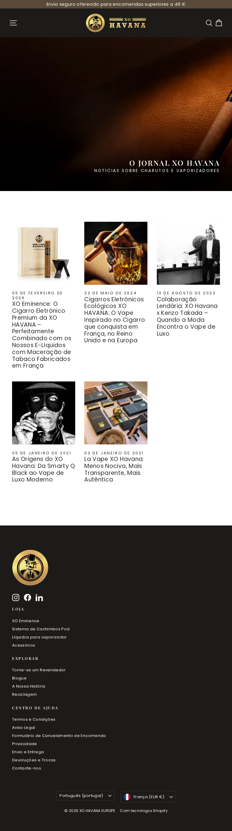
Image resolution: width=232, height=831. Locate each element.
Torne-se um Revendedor (39, 670)
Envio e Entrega (28, 752)
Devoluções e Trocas (34, 760)
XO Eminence (26, 621)
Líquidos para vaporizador (39, 637)
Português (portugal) (81, 795)
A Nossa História (29, 686)
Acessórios (23, 645)
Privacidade (24, 744)
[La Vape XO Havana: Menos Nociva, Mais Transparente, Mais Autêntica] (115, 412)
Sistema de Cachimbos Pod (40, 629)
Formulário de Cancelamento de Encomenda (59, 735)
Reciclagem (24, 694)
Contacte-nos (26, 768)
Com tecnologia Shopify (144, 810)
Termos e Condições (33, 719)
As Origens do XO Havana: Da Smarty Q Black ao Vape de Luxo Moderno (43, 469)
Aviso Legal (23, 727)
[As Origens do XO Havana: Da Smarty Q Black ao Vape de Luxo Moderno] (43, 412)
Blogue (19, 678)
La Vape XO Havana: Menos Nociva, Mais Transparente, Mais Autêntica (114, 469)
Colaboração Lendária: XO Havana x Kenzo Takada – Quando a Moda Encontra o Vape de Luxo (187, 316)
